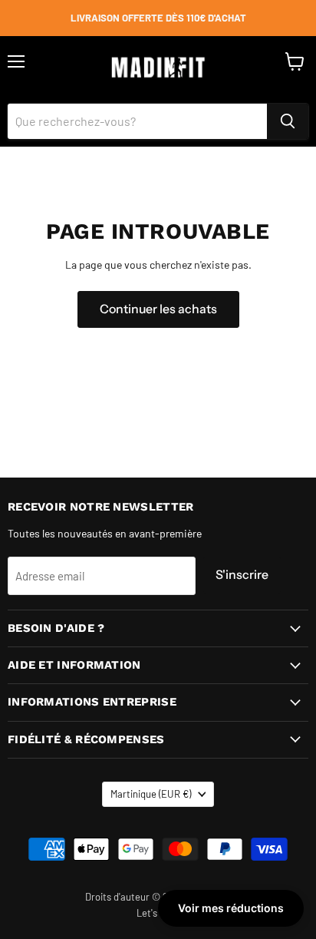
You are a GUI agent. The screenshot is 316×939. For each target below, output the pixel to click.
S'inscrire (242, 574)
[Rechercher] (287, 121)
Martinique (150, 794)
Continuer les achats (158, 309)
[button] (231, 908)
